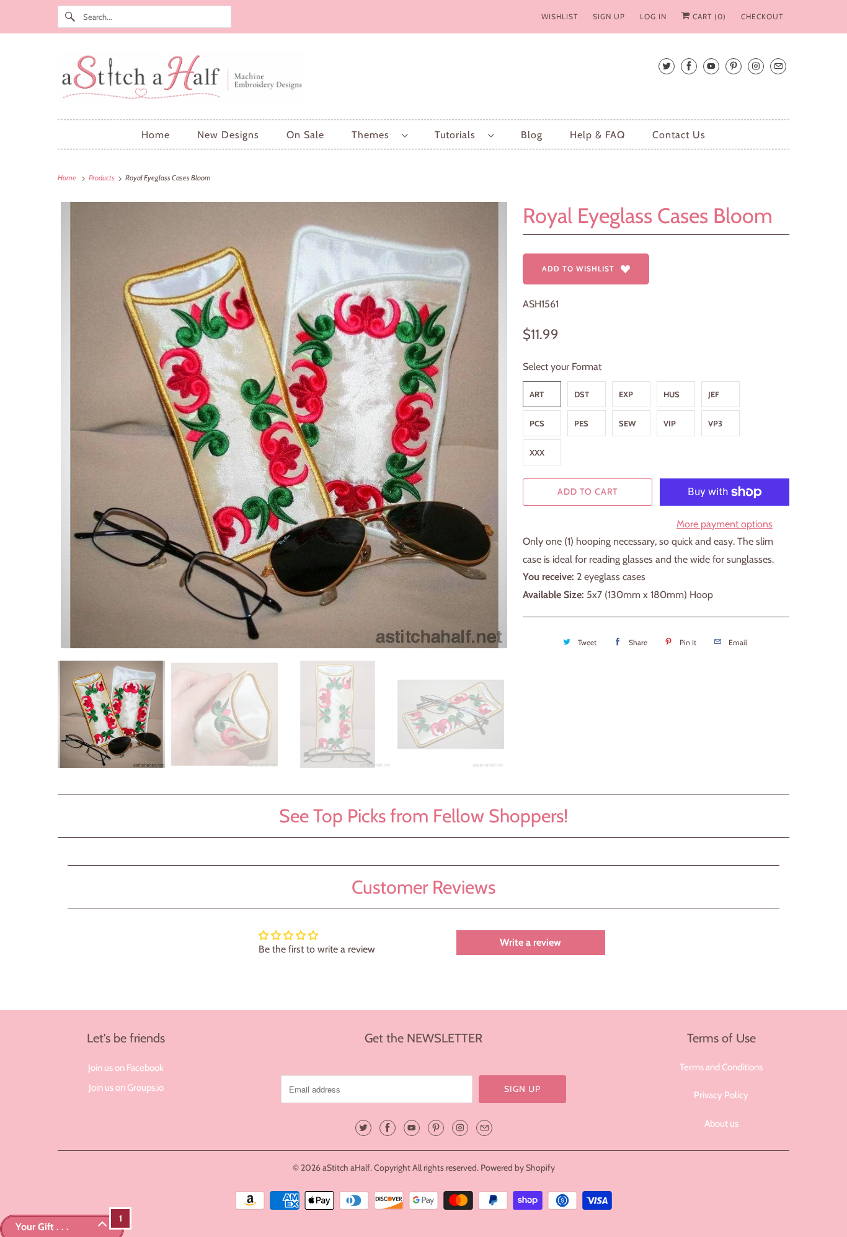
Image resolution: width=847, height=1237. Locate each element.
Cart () (708, 16)
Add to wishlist (578, 268)
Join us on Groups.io (126, 1087)
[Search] (70, 17)
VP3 (715, 423)
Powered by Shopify (518, 1167)
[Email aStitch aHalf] (778, 66)
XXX (537, 452)
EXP (626, 394)
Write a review (530, 942)
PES (581, 423)
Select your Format (562, 366)
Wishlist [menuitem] (559, 16)
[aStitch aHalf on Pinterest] (733, 66)
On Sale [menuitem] (305, 135)
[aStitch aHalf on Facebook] (689, 66)
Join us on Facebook (126, 1067)
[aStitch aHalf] (423, 79)
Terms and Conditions (721, 1067)
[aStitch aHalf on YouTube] (711, 66)
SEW (627, 423)
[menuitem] (379, 134)
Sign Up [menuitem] (609, 16)
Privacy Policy (721, 1095)
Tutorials (458, 135)
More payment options (724, 524)
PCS (537, 423)
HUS (671, 394)
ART (537, 394)
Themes (374, 135)
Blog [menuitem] (532, 135)
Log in (653, 16)
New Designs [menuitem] (228, 135)
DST (581, 394)
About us (721, 1123)
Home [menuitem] (155, 135)
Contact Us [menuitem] (679, 135)
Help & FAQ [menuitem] (597, 135)
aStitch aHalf (346, 1167)
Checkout (762, 16)
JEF (713, 394)
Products (102, 177)
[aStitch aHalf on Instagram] (756, 66)
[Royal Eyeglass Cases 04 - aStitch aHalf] (284, 425)
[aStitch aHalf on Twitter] (667, 66)
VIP (669, 423)
